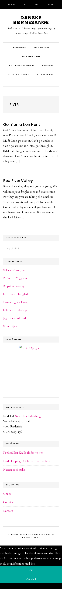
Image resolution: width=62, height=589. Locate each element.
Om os (7, 494)
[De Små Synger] (31, 363)
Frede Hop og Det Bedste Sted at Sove (27, 461)
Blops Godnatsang (13, 286)
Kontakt (8, 511)
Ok (31, 570)
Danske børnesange (31, 20)
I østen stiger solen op (15, 302)
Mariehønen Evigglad (15, 294)
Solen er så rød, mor (15, 270)
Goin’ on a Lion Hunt (21, 124)
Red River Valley (18, 180)
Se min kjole (10, 326)
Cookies (8, 502)
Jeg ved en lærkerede (15, 318)
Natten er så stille (14, 470)
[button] (31, 82)
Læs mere (31, 578)
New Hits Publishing (28, 416)
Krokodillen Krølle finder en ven (23, 453)
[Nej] (31, 586)
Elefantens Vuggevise (15, 278)
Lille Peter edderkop (15, 310)
